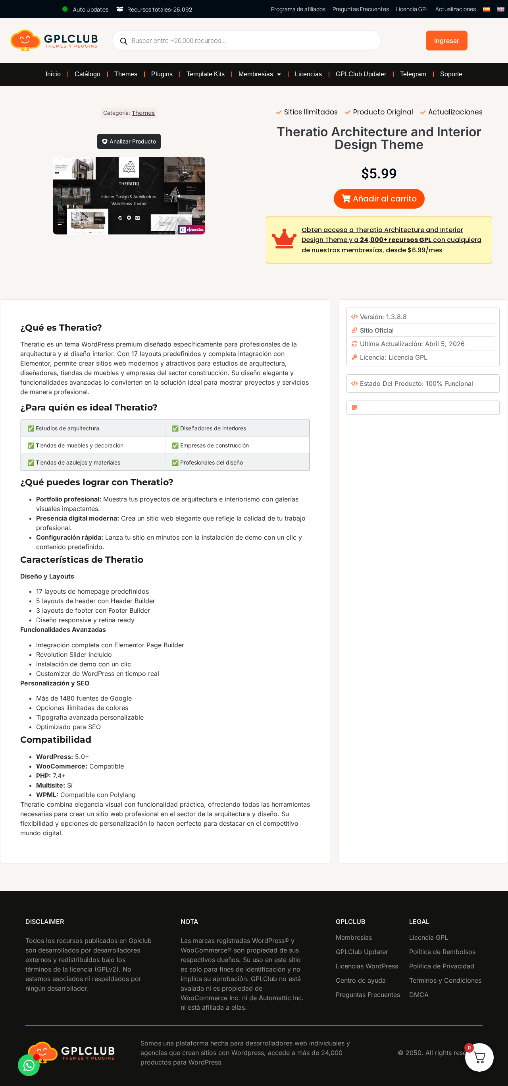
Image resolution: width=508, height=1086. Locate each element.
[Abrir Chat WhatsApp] (29, 1065)
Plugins (162, 74)
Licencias (308, 74)
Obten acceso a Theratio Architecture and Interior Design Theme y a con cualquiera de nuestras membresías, (391, 240)
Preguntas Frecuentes (361, 9)
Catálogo (87, 74)
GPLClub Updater (361, 74)
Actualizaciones (455, 9)
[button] (379, 199)
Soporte (451, 74)
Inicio (53, 74)
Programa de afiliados (298, 9)
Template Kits (206, 74)
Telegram (413, 74)
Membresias (256, 74)
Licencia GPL (412, 9)
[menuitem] (486, 9)
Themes (125, 74)
